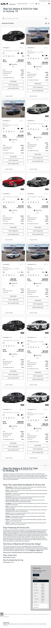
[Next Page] (41, 465)
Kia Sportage (9, 487)
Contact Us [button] (36, 574)
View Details (13, 81)
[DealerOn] (6, 622)
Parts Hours (36, 607)
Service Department (38, 552)
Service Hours (36, 604)
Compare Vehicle (9, 96)
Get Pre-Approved (13, 85)
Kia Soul (8, 513)
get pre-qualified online (31, 531)
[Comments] (45, 58)
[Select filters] (46, 23)
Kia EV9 (7, 522)
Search (46, 18)
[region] (13, 73)
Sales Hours (36, 580)
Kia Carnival (8, 497)
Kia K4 (7, 490)
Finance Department (27, 552)
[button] (23, 36)
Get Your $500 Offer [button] (13, 88)
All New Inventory (7, 552)
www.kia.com (5, 625)
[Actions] (23, 48)
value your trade (12, 532)
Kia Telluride (9, 503)
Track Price (14, 64)
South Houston (6, 562)
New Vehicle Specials (17, 552)
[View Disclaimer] (14, 56)
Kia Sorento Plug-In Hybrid (12, 500)
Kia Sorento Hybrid (10, 509)
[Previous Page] (38, 465)
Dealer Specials (6, 557)
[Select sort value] (48, 23)
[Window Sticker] (23, 56)
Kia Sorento (9, 493)
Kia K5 (7, 506)
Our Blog (13, 557)
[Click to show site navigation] (49, 4)
